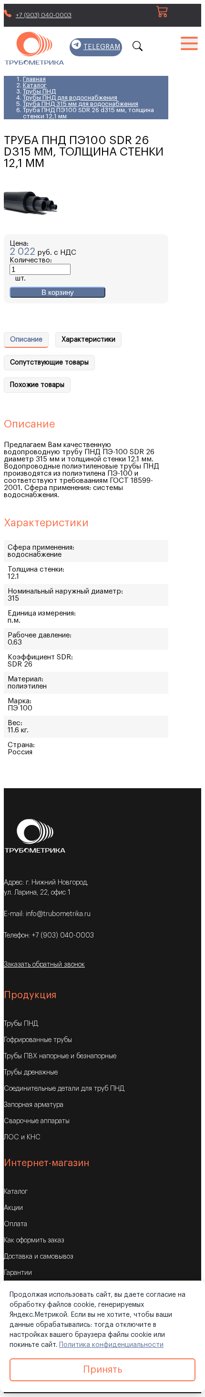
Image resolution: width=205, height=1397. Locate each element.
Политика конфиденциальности (111, 1345)
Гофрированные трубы (38, 1040)
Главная (34, 79)
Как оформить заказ (34, 1240)
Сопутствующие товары (49, 362)
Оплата (15, 1224)
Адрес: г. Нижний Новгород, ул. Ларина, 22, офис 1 (46, 887)
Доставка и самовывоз (38, 1256)
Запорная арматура (33, 1105)
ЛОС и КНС (22, 1137)
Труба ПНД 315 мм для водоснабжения (80, 104)
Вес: (15, 723)
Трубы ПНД (39, 91)
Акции (13, 1208)
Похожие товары (37, 385)
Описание (26, 339)
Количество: (31, 260)
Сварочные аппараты (37, 1121)
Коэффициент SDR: (40, 657)
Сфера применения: (41, 547)
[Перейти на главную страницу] (34, 49)
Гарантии (18, 1273)
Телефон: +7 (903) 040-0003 (49, 935)
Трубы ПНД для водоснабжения (70, 97)
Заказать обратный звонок (44, 964)
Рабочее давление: (40, 635)
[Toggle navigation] (189, 42)
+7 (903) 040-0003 (44, 15)
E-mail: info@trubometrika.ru (47, 914)
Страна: (21, 745)
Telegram (101, 47)
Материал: (25, 679)
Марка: (19, 701)
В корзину (57, 292)
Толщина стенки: (36, 569)
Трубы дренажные (31, 1072)
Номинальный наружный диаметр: (65, 591)
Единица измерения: (42, 613)
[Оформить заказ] (162, 15)
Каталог (35, 85)
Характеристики (88, 339)
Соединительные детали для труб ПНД (64, 1088)
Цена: (19, 243)
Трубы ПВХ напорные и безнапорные (60, 1056)
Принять (102, 1370)
